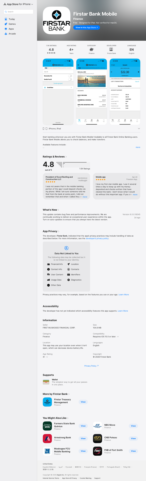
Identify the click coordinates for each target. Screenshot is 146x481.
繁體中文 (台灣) (48, 469)
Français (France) (90, 467)
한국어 (102, 467)
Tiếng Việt (126, 467)
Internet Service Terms (51, 478)
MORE (85, 197)
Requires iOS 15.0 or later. (104, 336)
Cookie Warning (85, 478)
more (138, 147)
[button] (18, 19)
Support (97, 478)
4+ (44, 357)
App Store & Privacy (69, 478)
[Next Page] (143, 49)
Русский (69, 467)
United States (48, 464)
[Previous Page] (40, 49)
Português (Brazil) (113, 467)
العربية (61, 467)
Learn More (124, 294)
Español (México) (49, 467)
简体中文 (78, 467)
